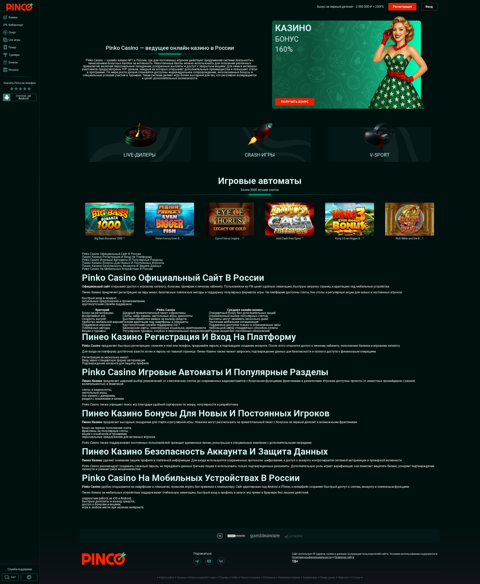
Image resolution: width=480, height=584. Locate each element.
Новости (343, 577)
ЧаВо (234, 577)
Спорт (12, 32)
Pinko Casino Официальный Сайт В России (111, 254)
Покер (12, 47)
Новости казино (250, 577)
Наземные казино (289, 577)
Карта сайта (166, 577)
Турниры (14, 54)
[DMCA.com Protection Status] (236, 535)
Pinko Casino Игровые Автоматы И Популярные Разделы (122, 260)
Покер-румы (327, 577)
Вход (429, 6)
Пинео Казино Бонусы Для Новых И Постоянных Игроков (123, 263)
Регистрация (402, 6)
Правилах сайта (344, 557)
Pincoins (14, 69)
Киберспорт (16, 24)
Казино (13, 17)
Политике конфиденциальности (312, 557)
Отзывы (223, 577)
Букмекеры (310, 577)
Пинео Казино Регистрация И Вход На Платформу (117, 257)
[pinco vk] (221, 561)
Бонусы (13, 62)
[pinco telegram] (197, 561)
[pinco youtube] (209, 561)
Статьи (355, 577)
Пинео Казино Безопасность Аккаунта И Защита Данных (121, 266)
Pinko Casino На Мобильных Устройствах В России (117, 269)
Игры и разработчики (202, 577)
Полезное (269, 577)
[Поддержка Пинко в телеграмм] (29, 577)
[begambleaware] (265, 535)
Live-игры (14, 39)
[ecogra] (293, 534)
